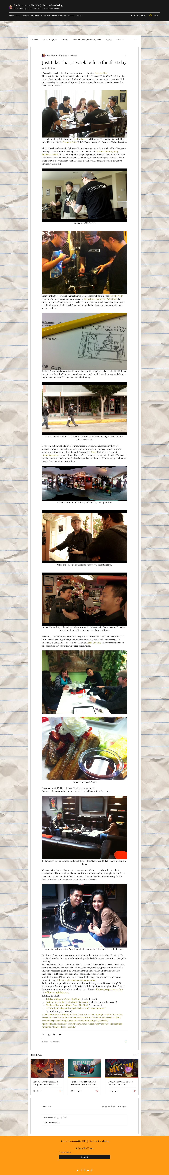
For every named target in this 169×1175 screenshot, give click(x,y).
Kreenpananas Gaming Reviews (86, 39)
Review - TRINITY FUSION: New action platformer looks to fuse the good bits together (84, 1083)
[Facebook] (135, 15)
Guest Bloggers (50, 39)
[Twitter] (131, 15)
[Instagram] (138, 15)
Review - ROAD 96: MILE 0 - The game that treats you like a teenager (46, 1083)
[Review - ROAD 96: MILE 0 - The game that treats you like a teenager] (47, 1068)
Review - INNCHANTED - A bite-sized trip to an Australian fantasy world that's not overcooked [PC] (120, 1083)
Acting (64, 39)
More (118, 39)
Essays (109, 39)
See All (136, 1054)
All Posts (34, 39)
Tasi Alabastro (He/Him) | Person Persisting (38, 5)
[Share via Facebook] (43, 1034)
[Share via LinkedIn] (54, 1034)
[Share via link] (60, 1034)
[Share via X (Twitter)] (49, 1034)
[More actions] (125, 55)
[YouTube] (142, 15)
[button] (136, 40)
